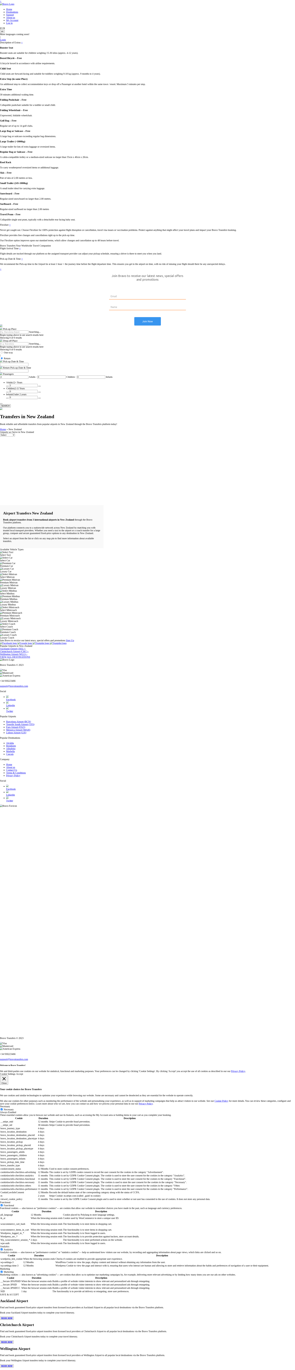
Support (10, 14)
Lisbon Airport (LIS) (16, 732)
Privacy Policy (13, 775)
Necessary (9, 1109)
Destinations (12, 12)
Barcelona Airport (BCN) (18, 721)
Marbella (10, 751)
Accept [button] (19, 1074)
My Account (12, 20)
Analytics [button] (4, 1246)
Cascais (10, 754)
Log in (9, 23)
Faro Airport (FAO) (15, 727)
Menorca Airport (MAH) (18, 730)
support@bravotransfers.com (14, 686)
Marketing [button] (5, 1269)
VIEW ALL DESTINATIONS (15, 657)
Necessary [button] (5, 1106)
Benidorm (11, 746)
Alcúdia (10, 743)
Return (7, 358)
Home (9, 9)
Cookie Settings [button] (7, 1074)
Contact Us (11, 770)
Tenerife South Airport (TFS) (20, 724)
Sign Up (70, 640)
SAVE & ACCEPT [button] (9, 1294)
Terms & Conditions (16, 772)
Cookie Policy (221, 1101)
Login (3, 39)
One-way (8, 352)
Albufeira (10, 748)
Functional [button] (5, 1202)
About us (10, 17)
